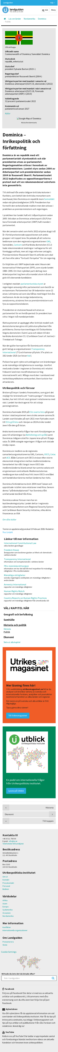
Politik (7, 632)
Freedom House (11, 550)
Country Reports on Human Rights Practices (25, 598)
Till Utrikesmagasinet (17, 715)
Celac (53, 454)
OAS (48, 241)
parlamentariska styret (32, 283)
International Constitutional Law (20, 543)
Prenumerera (8, 942)
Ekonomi (9, 814)
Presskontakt (8, 883)
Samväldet (49, 199)
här (29, 355)
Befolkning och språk (36, 434)
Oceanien (7, 913)
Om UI (5, 876)
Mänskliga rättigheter (14, 575)
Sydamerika (8, 909)
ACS (8, 457)
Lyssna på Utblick (16, 790)
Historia (7, 629)
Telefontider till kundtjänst (13, 844)
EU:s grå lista (12, 422)
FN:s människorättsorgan (16, 566)
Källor (7, 113)
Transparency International (17, 559)
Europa (5, 906)
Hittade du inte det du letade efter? (18, 974)
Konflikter (7, 927)
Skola (5, 945)
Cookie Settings (8, 951)
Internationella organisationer (15, 930)
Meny (53, 10)
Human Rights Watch (14, 591)
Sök (46, 10)
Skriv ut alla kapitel (12, 642)
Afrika (5, 900)
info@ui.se (13, 841)
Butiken (6, 889)
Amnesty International (15, 584)
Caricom (18, 244)
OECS (46, 454)
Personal (6, 886)
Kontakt (6, 880)
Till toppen (48, 821)
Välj (51, 3)
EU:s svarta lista (37, 412)
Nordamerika (8, 916)
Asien (5, 903)
